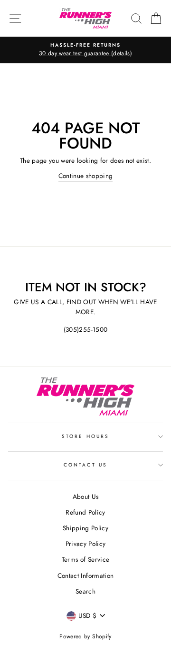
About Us (86, 496)
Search (85, 591)
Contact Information (85, 575)
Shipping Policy (85, 528)
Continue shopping (85, 175)
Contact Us (85, 464)
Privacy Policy (86, 543)
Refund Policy (85, 512)
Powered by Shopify (85, 636)
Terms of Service (85, 559)
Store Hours (85, 436)
